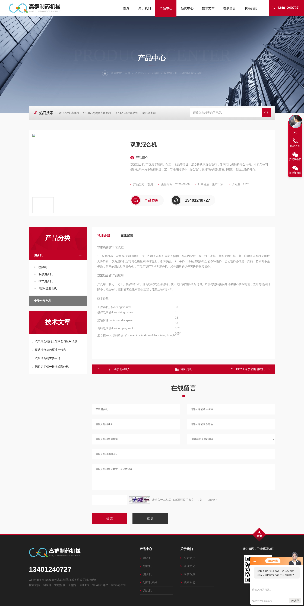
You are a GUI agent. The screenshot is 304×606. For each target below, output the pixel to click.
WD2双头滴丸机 (69, 113)
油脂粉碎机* (121, 369)
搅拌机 (43, 267)
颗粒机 (147, 566)
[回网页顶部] (295, 133)
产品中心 (166, 8)
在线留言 (229, 8)
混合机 (155, 73)
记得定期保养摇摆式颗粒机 (52, 366)
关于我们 (144, 8)
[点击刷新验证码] (139, 499)
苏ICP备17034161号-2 (94, 585)
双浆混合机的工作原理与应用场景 (56, 341)
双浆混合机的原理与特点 (50, 349)
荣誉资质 (189, 574)
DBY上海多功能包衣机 (250, 369)
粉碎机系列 (150, 582)
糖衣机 (147, 557)
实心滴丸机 (149, 113)
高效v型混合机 (48, 288)
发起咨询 (295, 600)
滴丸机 (147, 590)
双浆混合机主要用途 (47, 358)
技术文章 (208, 8)
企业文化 (189, 566)
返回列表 (186, 369)
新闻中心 (187, 8)
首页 (126, 8)
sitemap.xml (118, 585)
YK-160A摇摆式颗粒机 (97, 113)
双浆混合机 (171, 73)
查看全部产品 (42, 300)
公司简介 (189, 557)
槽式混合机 (46, 281)
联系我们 (251, 8)
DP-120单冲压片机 (126, 113)
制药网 (47, 585)
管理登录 (59, 585)
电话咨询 (295, 145)
